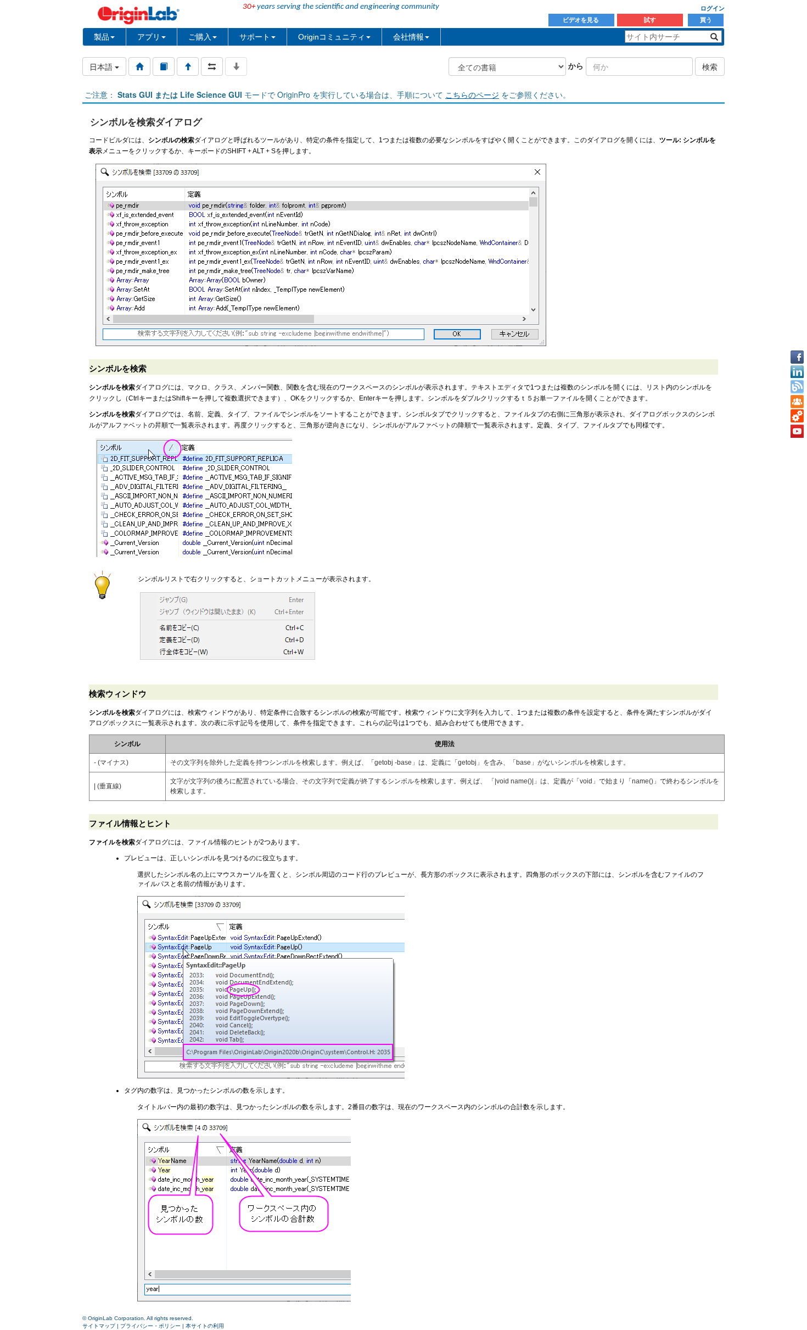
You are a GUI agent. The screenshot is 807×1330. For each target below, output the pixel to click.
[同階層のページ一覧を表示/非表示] (212, 66)
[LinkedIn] (797, 372)
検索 (710, 66)
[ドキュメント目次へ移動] (139, 66)
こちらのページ (472, 94)
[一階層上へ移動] (188, 66)
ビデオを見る (582, 19)
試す (650, 19)
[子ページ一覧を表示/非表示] (236, 66)
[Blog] (797, 387)
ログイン (712, 8)
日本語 (102, 66)
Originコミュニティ (331, 36)
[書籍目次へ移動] (164, 66)
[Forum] (797, 401)
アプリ (148, 36)
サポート (254, 36)
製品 (101, 36)
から (576, 65)
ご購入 (199, 36)
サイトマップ (98, 1326)
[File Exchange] (797, 416)
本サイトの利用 (205, 1326)
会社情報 (408, 36)
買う (706, 19)
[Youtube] (797, 431)
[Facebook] (797, 357)
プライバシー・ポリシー (150, 1326)
